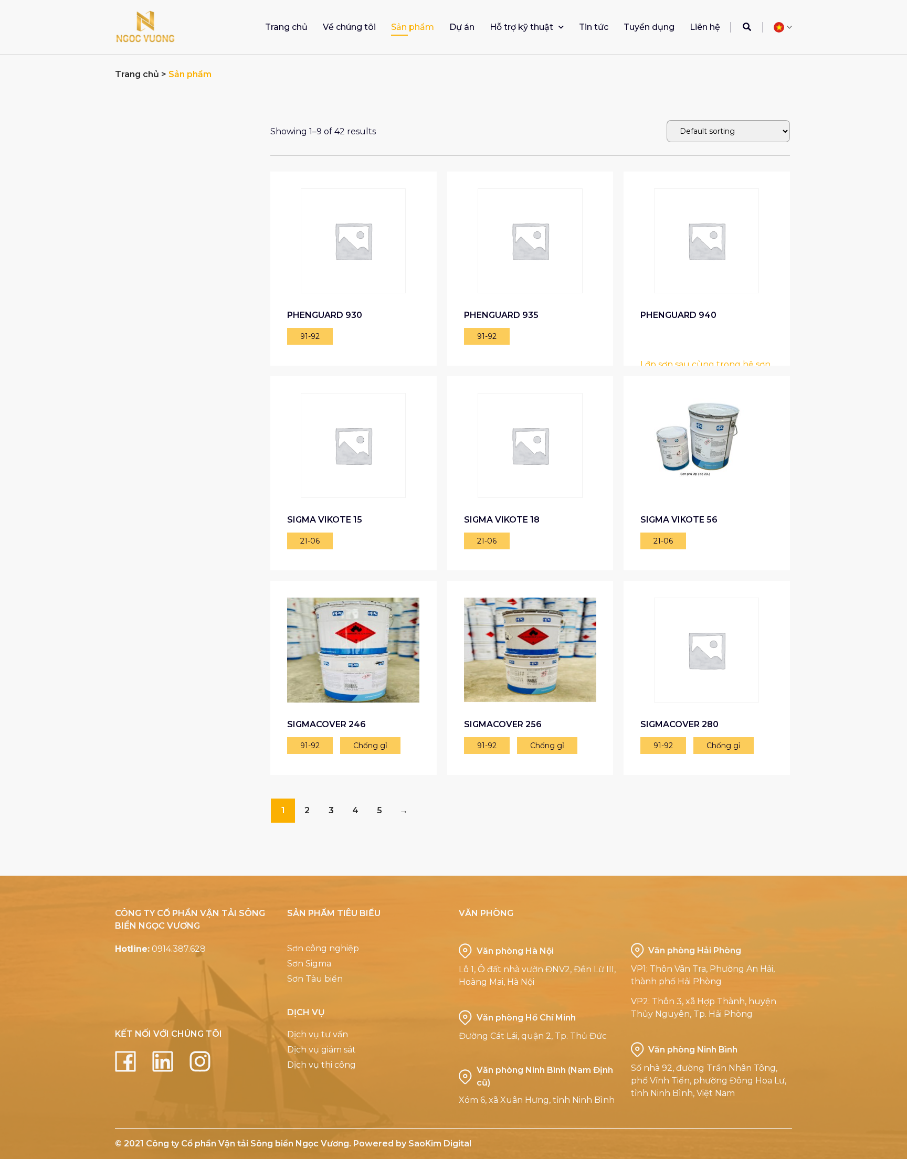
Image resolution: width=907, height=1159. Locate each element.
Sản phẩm (412, 27)
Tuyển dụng (649, 27)
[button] (747, 27)
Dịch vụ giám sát (321, 1050)
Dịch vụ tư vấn (317, 1034)
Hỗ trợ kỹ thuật (521, 27)
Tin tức (593, 27)
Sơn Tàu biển (315, 979)
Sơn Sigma (309, 964)
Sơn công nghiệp (323, 948)
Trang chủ (286, 27)
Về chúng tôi (349, 27)
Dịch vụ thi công (321, 1065)
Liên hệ (705, 27)
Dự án (461, 27)
